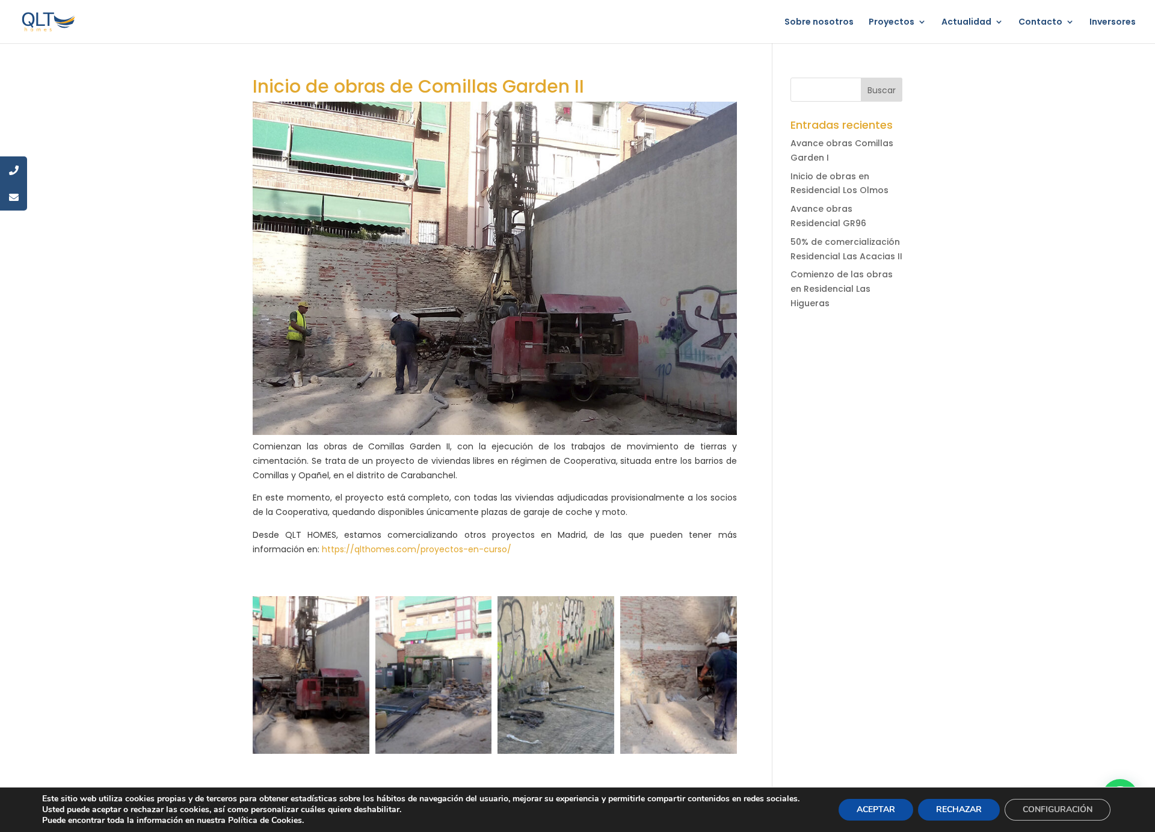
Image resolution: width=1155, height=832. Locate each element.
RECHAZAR (959, 809)
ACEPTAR (876, 809)
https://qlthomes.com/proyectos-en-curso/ (416, 549)
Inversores (1112, 22)
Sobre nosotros (819, 22)
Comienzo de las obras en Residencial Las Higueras (841, 288)
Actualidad (966, 22)
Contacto (1040, 22)
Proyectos (891, 22)
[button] (311, 675)
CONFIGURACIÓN (1057, 809)
